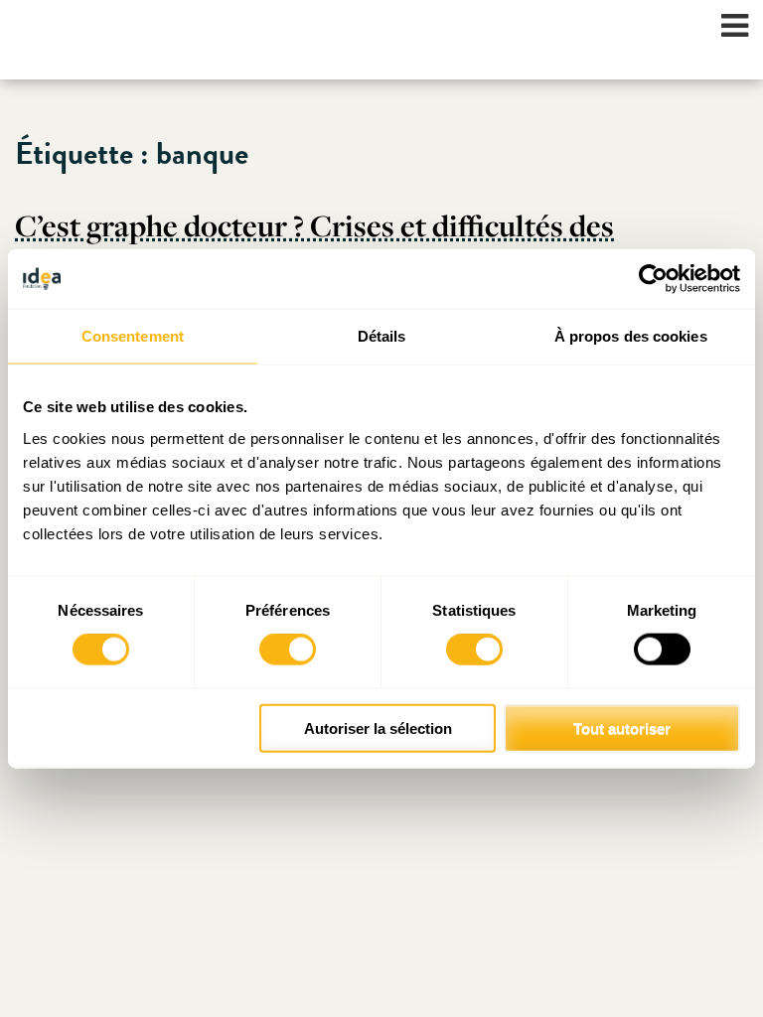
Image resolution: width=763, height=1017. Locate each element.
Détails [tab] (382, 336)
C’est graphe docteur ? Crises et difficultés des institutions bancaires (314, 243)
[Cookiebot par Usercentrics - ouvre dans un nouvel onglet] (653, 279)
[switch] (287, 649)
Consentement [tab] (132, 336)
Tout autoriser (622, 727)
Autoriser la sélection (378, 727)
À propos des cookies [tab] (630, 336)
